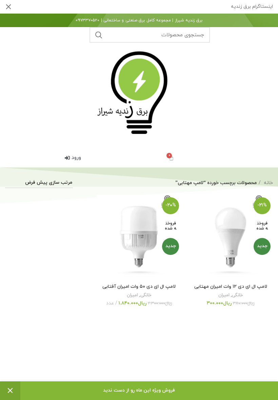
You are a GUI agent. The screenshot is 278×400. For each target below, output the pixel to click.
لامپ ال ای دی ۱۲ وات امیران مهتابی (230, 286)
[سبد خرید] (171, 157)
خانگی (237, 295)
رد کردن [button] (10, 390)
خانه (267, 183)
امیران (224, 295)
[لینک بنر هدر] (149, 7)
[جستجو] (98, 35)
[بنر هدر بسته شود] (8, 7)
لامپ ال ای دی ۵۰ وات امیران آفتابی (139, 286)
